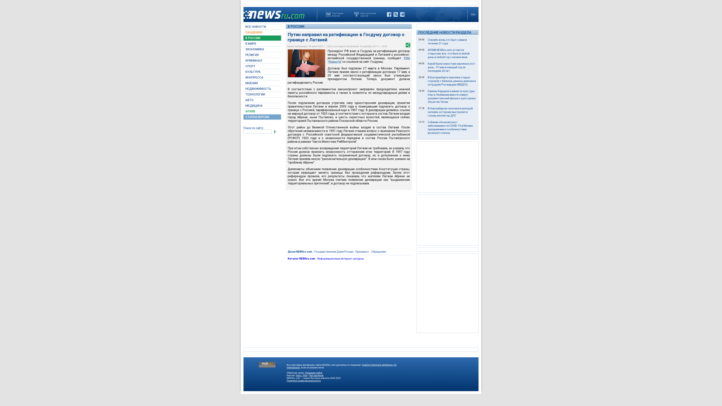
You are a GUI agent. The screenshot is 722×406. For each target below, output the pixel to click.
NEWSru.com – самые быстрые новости (308, 378)
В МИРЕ (250, 43)
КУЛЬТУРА (253, 72)
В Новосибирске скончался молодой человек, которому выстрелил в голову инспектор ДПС (450, 112)
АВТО (249, 100)
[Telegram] (402, 14)
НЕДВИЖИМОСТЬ (258, 89)
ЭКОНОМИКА (254, 49)
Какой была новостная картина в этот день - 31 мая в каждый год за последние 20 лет (451, 67)
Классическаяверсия (368, 14)
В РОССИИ (252, 38)
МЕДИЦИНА (254, 106)
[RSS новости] (396, 14)
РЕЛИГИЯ (252, 55)
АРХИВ (250, 111)
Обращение (378, 251)
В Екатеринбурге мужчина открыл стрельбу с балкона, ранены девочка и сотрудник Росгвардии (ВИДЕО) (452, 81)
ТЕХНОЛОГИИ (255, 94)
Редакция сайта (313, 373)
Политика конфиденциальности (304, 380)
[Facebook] (389, 14)
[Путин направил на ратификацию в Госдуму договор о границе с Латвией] (306, 63)
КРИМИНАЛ (253, 60)
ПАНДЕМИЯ (253, 32)
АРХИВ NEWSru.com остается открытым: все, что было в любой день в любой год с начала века (448, 53)
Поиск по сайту (253, 128)
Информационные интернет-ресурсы (340, 258)
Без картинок (316, 375)
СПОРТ (250, 66)
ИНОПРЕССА (254, 77)
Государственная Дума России (333, 251)
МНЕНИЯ (251, 83)
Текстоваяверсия (337, 14)
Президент (362, 251)
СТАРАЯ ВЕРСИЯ (257, 117)
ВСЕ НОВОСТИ (255, 27)
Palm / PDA (301, 375)
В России (296, 26)
